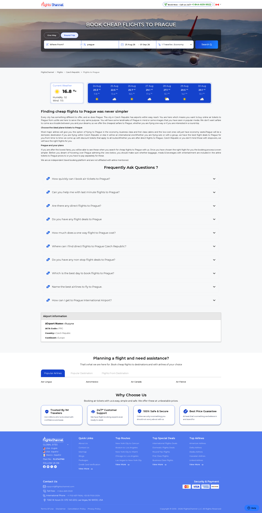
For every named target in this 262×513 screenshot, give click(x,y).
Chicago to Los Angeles (126, 456)
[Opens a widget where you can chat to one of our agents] (251, 508)
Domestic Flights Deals (163, 447)
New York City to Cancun (127, 443)
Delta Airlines (195, 447)
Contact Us (84, 447)
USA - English (51, 448)
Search (206, 44)
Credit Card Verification (89, 464)
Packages (83, 460)
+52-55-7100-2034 (91, 495)
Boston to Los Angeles (126, 447)
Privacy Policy (94, 509)
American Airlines (197, 443)
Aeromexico (92, 382)
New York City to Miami (126, 452)
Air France (181, 382)
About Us (83, 443)
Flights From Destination (115, 373)
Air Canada (136, 382)
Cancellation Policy (77, 509)
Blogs (81, 456)
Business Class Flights (162, 460)
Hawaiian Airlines (197, 456)
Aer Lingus (46, 382)
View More (84, 468)
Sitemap (83, 452)
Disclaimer (61, 509)
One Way (51, 35)
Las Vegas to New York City (128, 460)
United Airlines (196, 460)
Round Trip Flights (161, 452)
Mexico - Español (53, 455)
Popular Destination (82, 373)
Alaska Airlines (196, 452)
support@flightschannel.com (60, 486)
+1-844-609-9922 (65, 491)
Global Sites (50, 445)
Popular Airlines (53, 373)
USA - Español (52, 452)
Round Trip (69, 35)
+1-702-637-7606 (75, 495)
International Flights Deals (164, 443)
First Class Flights (160, 456)
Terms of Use (47, 509)
